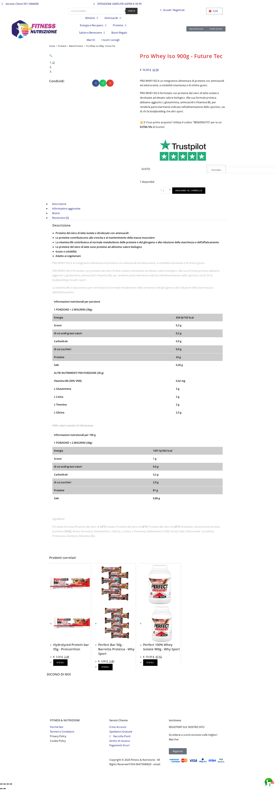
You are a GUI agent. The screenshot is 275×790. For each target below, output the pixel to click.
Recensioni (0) (60, 218)
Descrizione (59, 204)
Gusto (145, 169)
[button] (95, 83)
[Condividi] (4, 783)
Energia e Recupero (91, 25)
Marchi (91, 40)
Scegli (60, 662)
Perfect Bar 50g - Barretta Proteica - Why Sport (116, 649)
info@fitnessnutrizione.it (124, 769)
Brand (56, 213)
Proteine (118, 25)
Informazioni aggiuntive (66, 208)
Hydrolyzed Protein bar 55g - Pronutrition (71, 647)
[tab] (137, 204)
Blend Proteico (76, 46)
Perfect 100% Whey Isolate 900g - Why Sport (161, 647)
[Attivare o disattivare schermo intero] (7, 783)
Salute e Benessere (90, 32)
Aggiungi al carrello (188, 190)
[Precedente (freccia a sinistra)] (1, 788)
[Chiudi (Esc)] (1, 783)
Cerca (131, 11)
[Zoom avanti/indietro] (11, 783)
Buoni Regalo (119, 32)
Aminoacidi (111, 18)
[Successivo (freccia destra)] (4, 788)
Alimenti (90, 18)
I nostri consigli (110, 40)
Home (52, 46)
